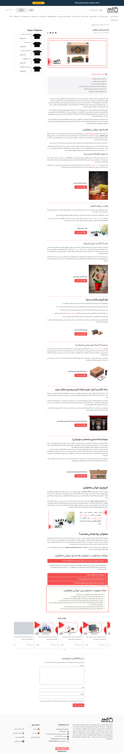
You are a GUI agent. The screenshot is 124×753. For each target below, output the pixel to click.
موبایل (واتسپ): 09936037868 (57, 741)
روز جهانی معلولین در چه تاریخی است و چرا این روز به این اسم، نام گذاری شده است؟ (83, 561)
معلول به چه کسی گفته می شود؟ (95, 575)
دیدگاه (81, 665)
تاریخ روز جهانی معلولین (99, 81)
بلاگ (105, 25)
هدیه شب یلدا (77, 249)
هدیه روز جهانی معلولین (98, 79)
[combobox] (71, 10)
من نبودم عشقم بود (25, 67)
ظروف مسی (72, 313)
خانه (108, 25)
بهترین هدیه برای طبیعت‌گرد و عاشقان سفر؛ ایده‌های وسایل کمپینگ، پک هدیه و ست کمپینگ (15, 639)
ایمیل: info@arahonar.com (58, 739)
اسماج (99, 445)
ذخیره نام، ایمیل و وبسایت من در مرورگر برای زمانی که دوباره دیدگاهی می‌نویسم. (61, 701)
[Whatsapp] (67, 748)
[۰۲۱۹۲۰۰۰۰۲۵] (68, 731)
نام (83, 687)
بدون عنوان (27, 42)
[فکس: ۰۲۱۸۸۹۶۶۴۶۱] (68, 736)
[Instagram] (56, 748)
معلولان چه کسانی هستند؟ (98, 84)
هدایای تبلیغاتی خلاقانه (93, 165)
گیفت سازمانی (96, 218)
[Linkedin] (63, 748)
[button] (55, 33)
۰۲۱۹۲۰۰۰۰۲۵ (62, 732)
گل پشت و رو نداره (25, 51)
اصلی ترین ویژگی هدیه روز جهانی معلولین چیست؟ (91, 579)
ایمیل (82, 694)
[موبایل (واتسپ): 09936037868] (68, 741)
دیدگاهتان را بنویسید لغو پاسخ (97, 91)
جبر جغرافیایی (26, 59)
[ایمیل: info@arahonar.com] (68, 739)
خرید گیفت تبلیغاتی (97, 349)
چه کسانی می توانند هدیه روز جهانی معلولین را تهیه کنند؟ (89, 583)
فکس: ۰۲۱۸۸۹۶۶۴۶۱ (60, 736)
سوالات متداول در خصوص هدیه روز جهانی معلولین (92, 86)
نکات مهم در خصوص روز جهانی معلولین (94, 89)
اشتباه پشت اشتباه (25, 34)
